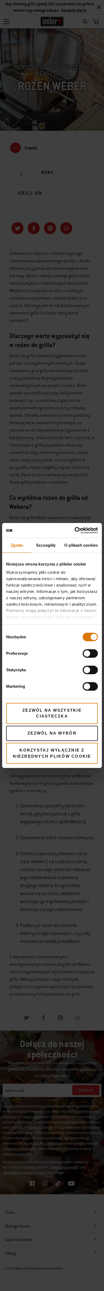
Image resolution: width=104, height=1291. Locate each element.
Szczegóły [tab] (45, 545)
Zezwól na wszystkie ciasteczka (52, 713)
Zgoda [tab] (17, 545)
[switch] (90, 653)
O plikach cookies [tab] (81, 545)
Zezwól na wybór (52, 733)
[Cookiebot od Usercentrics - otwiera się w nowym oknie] (75, 530)
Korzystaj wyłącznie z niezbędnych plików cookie (52, 753)
